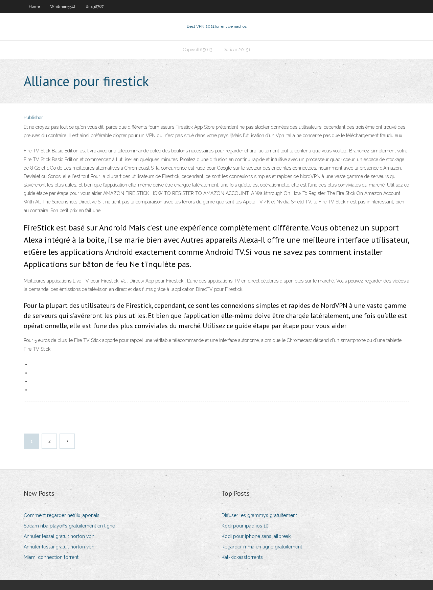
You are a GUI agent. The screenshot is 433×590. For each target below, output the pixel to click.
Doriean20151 (236, 49)
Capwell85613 (197, 49)
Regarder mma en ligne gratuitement (262, 546)
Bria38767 (95, 6)
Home (34, 6)
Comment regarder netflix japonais (61, 515)
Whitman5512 (62, 6)
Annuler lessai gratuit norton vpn (59, 536)
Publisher (33, 117)
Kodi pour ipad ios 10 (245, 525)
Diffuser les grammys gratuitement (259, 515)
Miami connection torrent (51, 557)
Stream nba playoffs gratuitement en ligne (69, 525)
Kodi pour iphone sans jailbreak (256, 536)
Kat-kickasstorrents (242, 557)
